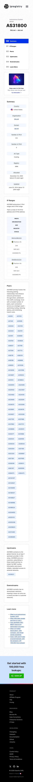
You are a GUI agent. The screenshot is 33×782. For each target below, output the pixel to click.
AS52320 (11, 453)
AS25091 (21, 399)
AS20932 (11, 390)
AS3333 (10, 331)
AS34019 (21, 409)
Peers (10, 51)
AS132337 (11, 478)
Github (12, 739)
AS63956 (21, 468)
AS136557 (11, 493)
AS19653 (21, 380)
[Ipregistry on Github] (14, 767)
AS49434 (11, 444)
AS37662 (11, 424)
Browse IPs (13, 714)
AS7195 (20, 345)
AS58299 (11, 463)
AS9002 (10, 365)
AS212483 (11, 532)
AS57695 (21, 458)
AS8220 (20, 355)
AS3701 (20, 331)
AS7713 (20, 350)
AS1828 (19, 321)
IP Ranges (11, 46)
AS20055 (11, 385)
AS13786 (21, 370)
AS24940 (11, 399)
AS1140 (10, 321)
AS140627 (11, 498)
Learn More (12, 67)
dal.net (16, 128)
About (11, 695)
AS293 (10, 316)
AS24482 (11, 395)
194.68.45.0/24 (16, 259)
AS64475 (21, 473)
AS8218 (10, 355)
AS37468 (21, 419)
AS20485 (22, 385)
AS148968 (11, 502)
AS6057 (10, 345)
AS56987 (21, 453)
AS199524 (11, 507)
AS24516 (21, 395)
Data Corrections (15, 717)
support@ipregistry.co (16, 776)
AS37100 (11, 419)
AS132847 (11, 483)
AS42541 (11, 439)
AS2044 (10, 326)
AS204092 (11, 512)
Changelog (13, 732)
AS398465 (11, 537)
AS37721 (21, 424)
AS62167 (11, 468)
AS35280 (21, 414)
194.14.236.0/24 (16, 238)
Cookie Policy (14, 751)
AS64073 (11, 473)
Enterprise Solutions (16, 719)
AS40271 (11, 434)
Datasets (12, 734)
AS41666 (21, 434)
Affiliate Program (15, 697)
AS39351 (21, 429)
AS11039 (20, 365)
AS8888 (20, 360)
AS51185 (21, 448)
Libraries (12, 742)
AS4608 (19, 336)
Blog (11, 712)
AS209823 (11, 527)
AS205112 (11, 517)
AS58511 (21, 463)
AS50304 (11, 448)
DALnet (16, 119)
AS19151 (11, 380)
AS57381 (11, 458)
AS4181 (10, 336)
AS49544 (22, 444)
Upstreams (11, 56)
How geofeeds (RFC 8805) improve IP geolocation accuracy (17, 624)
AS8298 (10, 360)
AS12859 (11, 370)
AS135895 (11, 488)
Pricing (12, 702)
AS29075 (11, 404)
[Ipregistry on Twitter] (10, 767)
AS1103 (19, 316)
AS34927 (11, 414)
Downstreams (12, 62)
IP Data (12, 722)
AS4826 (20, 341)
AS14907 (11, 375)
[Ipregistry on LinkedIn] (18, 767)
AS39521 (11, 574)
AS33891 (11, 409)
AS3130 (20, 326)
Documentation (14, 737)
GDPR (11, 754)
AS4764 (10, 341)
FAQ (11, 700)
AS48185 (21, 439)
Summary (11, 41)
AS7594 (10, 350)
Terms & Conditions (16, 759)
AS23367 (21, 390)
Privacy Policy (14, 756)
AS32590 (21, 404)
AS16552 (21, 375)
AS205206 (11, 522)
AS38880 (11, 429)
